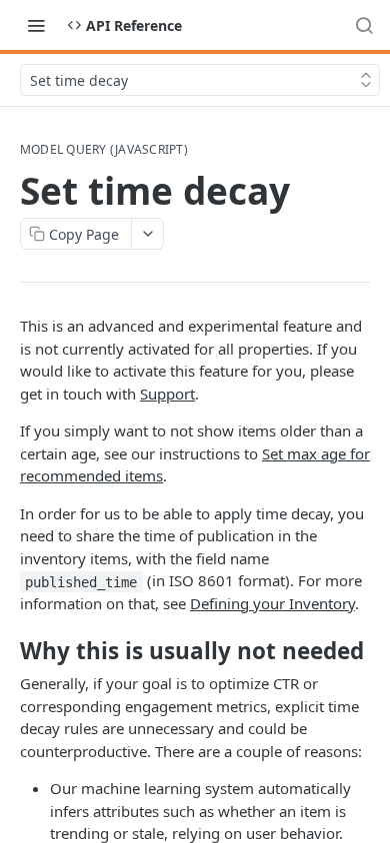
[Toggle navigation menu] (36, 25)
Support (167, 394)
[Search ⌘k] (364, 25)
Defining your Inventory (272, 603)
